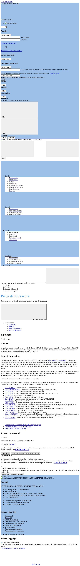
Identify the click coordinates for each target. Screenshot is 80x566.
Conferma (11, 137)
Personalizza (5, 453)
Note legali (8, 518)
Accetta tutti (32, 453)
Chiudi (3, 85)
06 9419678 (12, 491)
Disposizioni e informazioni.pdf (15, 428)
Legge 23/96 (9, 395)
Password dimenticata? (8, 43)
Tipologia (12, 325)
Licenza (11, 326)
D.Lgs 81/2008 (10, 418)
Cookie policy (9, 516)
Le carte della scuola (11, 289)
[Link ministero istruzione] (10, 3)
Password (24, 39)
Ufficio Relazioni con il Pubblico (16, 521)
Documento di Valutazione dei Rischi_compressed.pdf (23, 425)
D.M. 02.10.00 (10, 410)
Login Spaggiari (54, 73)
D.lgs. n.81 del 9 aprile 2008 (57, 360)
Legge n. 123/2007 (11, 414)
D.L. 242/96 (9, 397)
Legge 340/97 (10, 403)
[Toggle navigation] (17, 149)
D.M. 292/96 (9, 399)
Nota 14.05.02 (10, 412)
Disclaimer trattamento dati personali (13, 548)
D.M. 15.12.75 (10, 388)
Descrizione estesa (15, 328)
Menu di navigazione (39, 319)
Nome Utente (25, 37)
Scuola (7, 287)
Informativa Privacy (11, 520)
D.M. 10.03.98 (10, 404)
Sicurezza (12, 444)
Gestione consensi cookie (13, 529)
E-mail (23, 69)
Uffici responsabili (15, 330)
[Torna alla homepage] (40, 140)
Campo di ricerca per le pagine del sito (13, 283)
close (3, 158)
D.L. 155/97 (9, 401)
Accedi (4, 27)
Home (7, 285)
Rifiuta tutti (18, 453)
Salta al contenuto (6, 2)
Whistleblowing (10, 527)
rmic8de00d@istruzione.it (26, 493)
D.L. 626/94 (9, 391)
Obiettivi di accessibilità (13, 525)
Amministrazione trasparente (14, 531)
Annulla (4, 137)
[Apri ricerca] (62, 149)
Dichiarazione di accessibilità (14, 523)
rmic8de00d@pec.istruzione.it (27, 495)
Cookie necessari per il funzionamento (13, 468)
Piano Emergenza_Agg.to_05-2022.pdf (18, 427)
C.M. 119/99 (9, 406)
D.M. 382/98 (9, 408)
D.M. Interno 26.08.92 (12, 390)
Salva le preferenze (17, 474)
